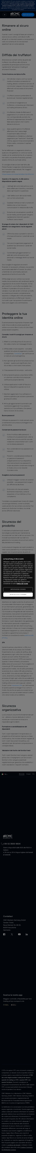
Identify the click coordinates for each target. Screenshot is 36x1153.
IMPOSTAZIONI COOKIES (18, 589)
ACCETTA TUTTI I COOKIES (18, 594)
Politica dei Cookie (22, 583)
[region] (18, 576)
